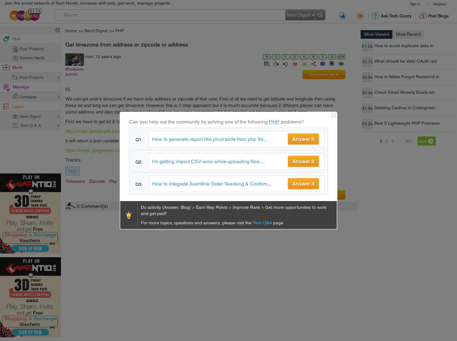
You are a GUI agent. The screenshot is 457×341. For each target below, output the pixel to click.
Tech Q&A (262, 222)
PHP (274, 122)
